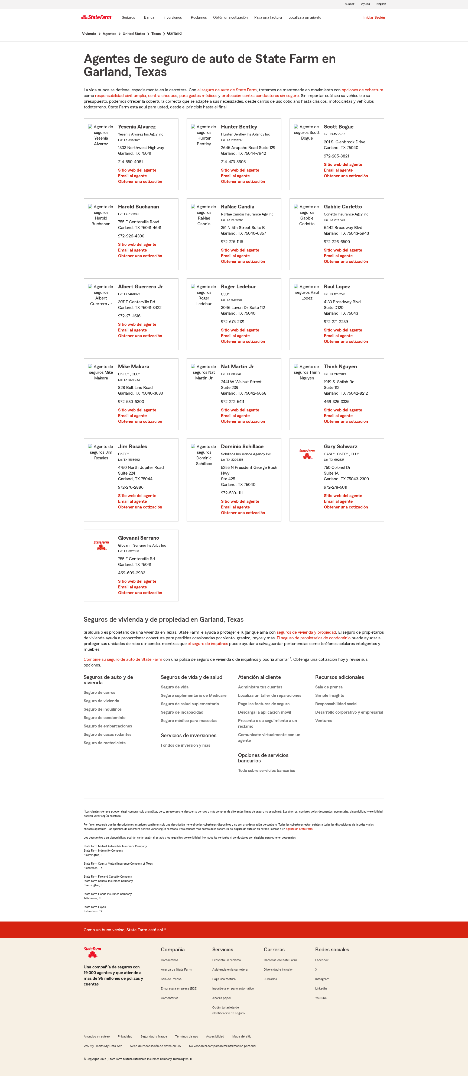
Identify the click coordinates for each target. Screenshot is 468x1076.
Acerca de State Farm (176, 969)
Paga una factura (224, 979)
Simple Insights (329, 695)
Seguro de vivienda (101, 701)
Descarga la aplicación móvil (264, 712)
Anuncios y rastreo (97, 1036)
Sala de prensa (329, 687)
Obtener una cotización (140, 181)
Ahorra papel (221, 998)
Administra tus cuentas (260, 687)
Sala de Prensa (171, 979)
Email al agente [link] (132, 176)
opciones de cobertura (362, 90)
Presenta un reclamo (226, 960)
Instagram (322, 979)
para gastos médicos (198, 96)
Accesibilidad (215, 1036)
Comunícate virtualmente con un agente (269, 738)
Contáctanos (169, 960)
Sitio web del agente (137, 170)
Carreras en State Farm (280, 960)
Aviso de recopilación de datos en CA (155, 1046)
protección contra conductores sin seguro (260, 96)
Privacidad (125, 1036)
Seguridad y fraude (154, 1036)
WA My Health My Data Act (103, 1046)
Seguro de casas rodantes (107, 734)
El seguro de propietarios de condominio (313, 638)
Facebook (322, 960)
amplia (140, 96)
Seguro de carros (99, 692)
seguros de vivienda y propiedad (306, 632)
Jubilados (270, 979)
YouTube (321, 998)
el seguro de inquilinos (208, 644)
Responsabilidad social (336, 704)
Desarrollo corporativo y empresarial (349, 712)
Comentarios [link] (169, 998)
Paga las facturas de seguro (264, 704)
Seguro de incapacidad (182, 712)
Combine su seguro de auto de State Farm (123, 659)
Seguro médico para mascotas (189, 721)
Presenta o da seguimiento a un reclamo (267, 724)
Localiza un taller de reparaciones (269, 695)
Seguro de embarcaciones (108, 726)
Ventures (323, 721)
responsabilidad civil (113, 96)
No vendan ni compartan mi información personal (222, 1046)
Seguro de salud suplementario (190, 704)
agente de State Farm (299, 828)
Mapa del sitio (241, 1036)
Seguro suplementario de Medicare (193, 695)
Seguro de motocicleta (105, 743)
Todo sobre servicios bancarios (266, 770)
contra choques (162, 96)
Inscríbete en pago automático (233, 988)
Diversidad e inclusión (278, 969)
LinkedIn (321, 988)
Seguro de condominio (104, 718)
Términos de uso (186, 1036)
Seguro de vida (174, 687)
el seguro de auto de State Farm (227, 90)
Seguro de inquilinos (103, 709)
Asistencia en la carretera (230, 969)
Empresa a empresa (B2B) (179, 988)
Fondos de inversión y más (185, 745)
